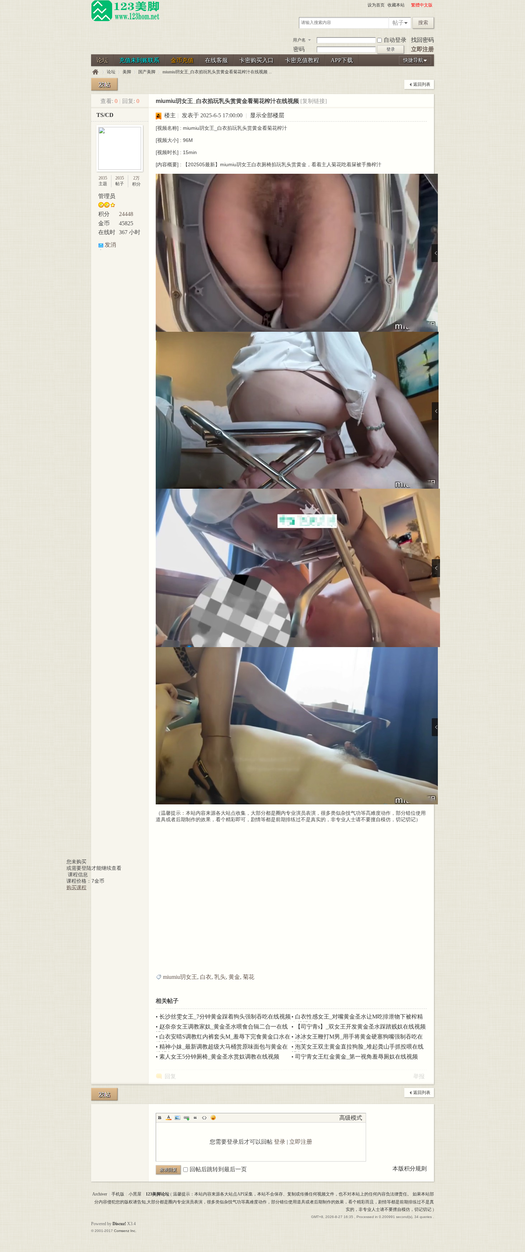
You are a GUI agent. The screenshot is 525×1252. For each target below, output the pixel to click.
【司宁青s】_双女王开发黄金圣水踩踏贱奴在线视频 (360, 1027)
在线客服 (216, 60)
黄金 (234, 977)
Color (168, 1117)
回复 (170, 1076)
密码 (299, 49)
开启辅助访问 (408, 5)
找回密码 (422, 40)
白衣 (205, 977)
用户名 (299, 40)
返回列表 (421, 84)
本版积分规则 (409, 1168)
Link (186, 1117)
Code (204, 1117)
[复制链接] (313, 101)
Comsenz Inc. (125, 1231)
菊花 (248, 977)
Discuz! (119, 1223)
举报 (419, 1076)
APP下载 (342, 60)
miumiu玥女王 (180, 977)
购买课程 (76, 887)
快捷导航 (413, 60)
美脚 (126, 71)
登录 (279, 1142)
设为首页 (376, 5)
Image (177, 1117)
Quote (195, 1117)
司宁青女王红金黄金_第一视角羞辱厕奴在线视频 (356, 1057)
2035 (103, 178)
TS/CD (105, 115)
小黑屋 (135, 1194)
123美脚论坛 (95, 72)
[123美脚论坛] (125, 20)
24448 (126, 214)
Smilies (213, 1117)
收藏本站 (396, 5)
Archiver (99, 1194)
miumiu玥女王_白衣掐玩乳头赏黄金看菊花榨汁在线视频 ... (217, 71)
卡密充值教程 (302, 60)
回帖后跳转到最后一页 (218, 1169)
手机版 (117, 1194)
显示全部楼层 (267, 115)
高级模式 (350, 1118)
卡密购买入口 (256, 60)
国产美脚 (146, 71)
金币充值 (182, 60)
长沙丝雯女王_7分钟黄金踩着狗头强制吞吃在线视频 (225, 1017)
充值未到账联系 (139, 60)
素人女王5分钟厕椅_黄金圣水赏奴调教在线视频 (219, 1057)
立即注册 (422, 49)
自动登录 (395, 40)
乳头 (220, 977)
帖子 (398, 23)
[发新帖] (104, 84)
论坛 (102, 60)
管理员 (106, 196)
